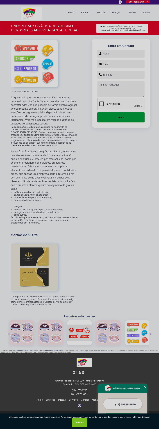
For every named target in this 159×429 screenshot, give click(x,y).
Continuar (79, 422)
